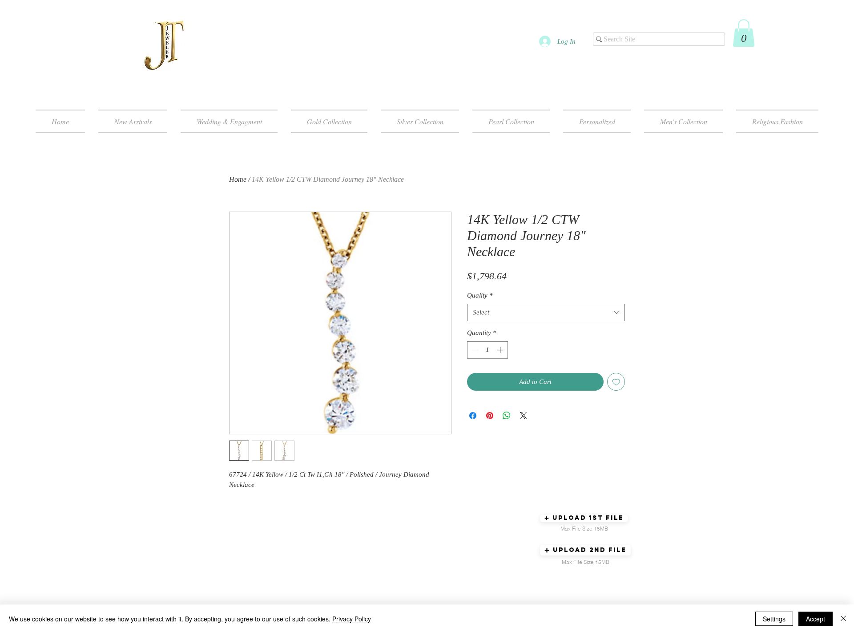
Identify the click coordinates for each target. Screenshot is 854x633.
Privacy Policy (351, 618)
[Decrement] (474, 350)
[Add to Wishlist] (616, 382)
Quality (480, 295)
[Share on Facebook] (472, 415)
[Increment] (501, 350)
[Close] (843, 619)
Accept (815, 618)
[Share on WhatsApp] (506, 415)
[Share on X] (523, 415)
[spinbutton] (487, 350)
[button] (743, 33)
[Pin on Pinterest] (489, 415)
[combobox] (546, 312)
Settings (774, 618)
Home (237, 179)
